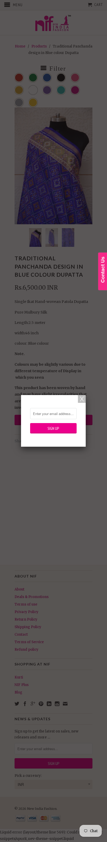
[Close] (82, 399)
